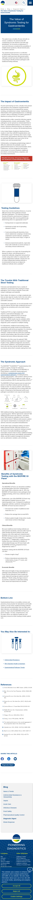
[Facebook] (2, 760)
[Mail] (15, 760)
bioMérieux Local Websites (23, 860)
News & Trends (8, 791)
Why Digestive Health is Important (15, 663)
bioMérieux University (21, 863)
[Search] (24, 3)
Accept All (16, 886)
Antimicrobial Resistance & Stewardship (12, 796)
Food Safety (7, 811)
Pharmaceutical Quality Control (13, 815)
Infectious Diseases (10, 808)
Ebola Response (9, 822)
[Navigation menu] (30, 3)
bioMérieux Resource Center (23, 861)
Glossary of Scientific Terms (23, 864)
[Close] (30, 869)
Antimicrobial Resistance (12, 660)
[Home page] (3, 3)
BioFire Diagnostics (21, 858)
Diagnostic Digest (9, 818)
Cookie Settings (16, 896)
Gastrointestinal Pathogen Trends (15, 667)
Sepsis (5, 800)
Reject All (16, 891)
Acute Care (7, 804)
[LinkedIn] (8, 760)
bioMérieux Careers (21, 856)
